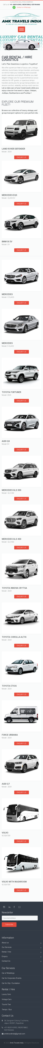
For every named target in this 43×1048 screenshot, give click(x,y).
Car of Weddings (8, 973)
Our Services (6, 947)
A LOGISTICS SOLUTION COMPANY (21, 2)
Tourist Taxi (6, 1004)
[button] (18, 132)
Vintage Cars (6, 999)
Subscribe (9, 924)
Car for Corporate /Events (12, 978)
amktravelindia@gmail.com (14, 1034)
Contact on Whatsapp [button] (24, 7)
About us (5, 943)
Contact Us (6, 961)
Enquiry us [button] (21, 157)
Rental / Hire (6, 952)
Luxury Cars (6, 994)
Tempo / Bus (7, 1009)
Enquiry (5, 956)
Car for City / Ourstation (11, 983)
